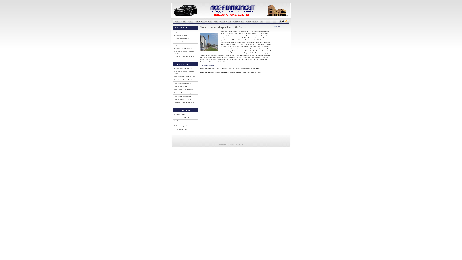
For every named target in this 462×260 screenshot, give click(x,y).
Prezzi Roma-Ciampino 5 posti (182, 86)
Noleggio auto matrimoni (237, 21)
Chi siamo (183, 21)
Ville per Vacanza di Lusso (181, 129)
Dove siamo (207, 21)
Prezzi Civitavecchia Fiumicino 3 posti (184, 76)
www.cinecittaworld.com (207, 65)
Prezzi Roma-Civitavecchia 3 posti (183, 89)
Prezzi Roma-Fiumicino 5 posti (182, 99)
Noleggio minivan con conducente (183, 48)
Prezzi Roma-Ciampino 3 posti (182, 83)
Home (176, 21)
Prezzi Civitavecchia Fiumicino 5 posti (184, 80)
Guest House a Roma (179, 114)
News (261, 21)
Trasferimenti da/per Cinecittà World (184, 56)
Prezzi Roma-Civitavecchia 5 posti (183, 93)
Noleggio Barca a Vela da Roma (183, 45)
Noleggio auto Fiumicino (220, 21)
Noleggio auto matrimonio (181, 38)
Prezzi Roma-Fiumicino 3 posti (182, 96)
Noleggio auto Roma (252, 21)
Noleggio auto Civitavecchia (182, 32)
